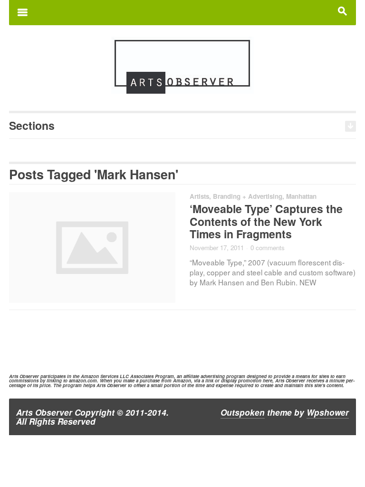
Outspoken (243, 412)
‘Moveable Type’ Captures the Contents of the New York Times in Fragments (266, 221)
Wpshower (328, 412)
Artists (199, 196)
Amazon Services (99, 376)
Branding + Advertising (247, 196)
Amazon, (182, 380)
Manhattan (301, 196)
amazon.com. (83, 380)
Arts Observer (44, 412)
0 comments (267, 247)
